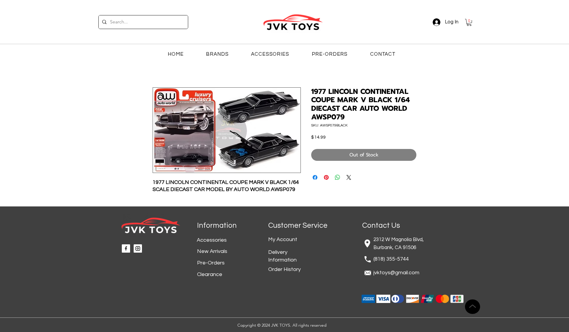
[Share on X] (348, 177)
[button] (469, 22)
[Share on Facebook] (315, 177)
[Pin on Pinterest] (326, 177)
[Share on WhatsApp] (337, 177)
